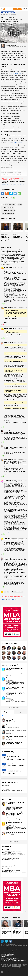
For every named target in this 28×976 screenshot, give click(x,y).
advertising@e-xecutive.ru (10, 953)
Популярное (7, 712)
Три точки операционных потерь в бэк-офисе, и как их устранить (16, 731)
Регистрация (26, 9)
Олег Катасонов (10, 825)
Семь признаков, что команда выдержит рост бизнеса (14, 743)
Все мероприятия (14, 777)
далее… (10, 532)
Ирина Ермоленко (6, 257)
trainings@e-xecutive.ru (15, 952)
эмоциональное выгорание (7, 213)
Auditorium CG (10, 763)
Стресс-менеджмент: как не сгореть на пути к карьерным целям (17, 932)
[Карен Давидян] (24, 653)
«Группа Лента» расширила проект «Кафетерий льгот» (13, 790)
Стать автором (17, 8)
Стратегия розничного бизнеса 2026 (16, 765)
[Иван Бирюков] (9, 658)
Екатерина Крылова (6, 253)
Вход (24, 9)
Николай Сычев (10, 833)
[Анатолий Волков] (14, 653)
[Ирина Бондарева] (4, 653)
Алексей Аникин (20, 255)
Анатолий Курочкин (12, 258)
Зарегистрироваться (18, 184)
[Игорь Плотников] (14, 658)
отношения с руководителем (8, 210)
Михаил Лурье (15, 257)
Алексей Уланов (19, 261)
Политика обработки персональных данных (10, 949)
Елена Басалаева (10, 805)
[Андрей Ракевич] (19, 658)
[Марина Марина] (9, 653)
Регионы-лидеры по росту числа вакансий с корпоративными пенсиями (11, 859)
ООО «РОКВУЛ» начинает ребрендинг (10, 786)
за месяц (14, 716)
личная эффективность (10, 204)
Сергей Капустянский (7, 263)
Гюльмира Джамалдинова (12, 727)
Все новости (14, 794)
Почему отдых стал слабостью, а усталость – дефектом (15, 688)
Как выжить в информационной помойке (17, 238)
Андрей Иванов (10, 261)
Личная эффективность (5, 928)
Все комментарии (14, 707)
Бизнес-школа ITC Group (12, 754)
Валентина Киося (10, 745)
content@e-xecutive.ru (9, 954)
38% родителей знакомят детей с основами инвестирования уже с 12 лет (11, 871)
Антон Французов (10, 255)
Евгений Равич (9, 671)
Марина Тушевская (11, 721)
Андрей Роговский (17, 251)
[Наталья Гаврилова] (9, 648)
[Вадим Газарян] (4, 658)
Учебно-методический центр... (13, 770)
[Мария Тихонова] (4, 648)
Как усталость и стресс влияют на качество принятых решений (15, 678)
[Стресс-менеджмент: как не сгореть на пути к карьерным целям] (17, 923)
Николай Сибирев (10, 815)
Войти (3, 599)
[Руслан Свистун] (14, 648)
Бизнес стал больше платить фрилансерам (10, 865)
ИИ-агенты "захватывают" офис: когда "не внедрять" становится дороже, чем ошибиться (14, 813)
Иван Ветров (9, 690)
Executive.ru (24, 945)
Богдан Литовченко (14, 260)
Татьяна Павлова (5, 254)
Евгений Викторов (6, 264)
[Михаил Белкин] (24, 648)
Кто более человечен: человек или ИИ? (16, 832)
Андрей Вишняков (10, 733)
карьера (20, 204)
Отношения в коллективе (7, 207)
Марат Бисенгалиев (19, 263)
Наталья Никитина (16, 254)
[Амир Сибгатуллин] (19, 648)
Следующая (18, 591)
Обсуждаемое (21, 712)
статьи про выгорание (16, 73)
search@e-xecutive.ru (13, 950)
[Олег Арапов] (19, 653)
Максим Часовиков (19, 250)
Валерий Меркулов (6, 251)
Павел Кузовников (17, 253)
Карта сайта (3, 956)
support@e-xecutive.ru (10, 955)
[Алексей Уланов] (24, 658)
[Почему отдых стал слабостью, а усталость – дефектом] (6, 923)
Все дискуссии (14, 841)
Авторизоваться (6, 184)
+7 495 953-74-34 (15, 958)
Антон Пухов (9, 739)
